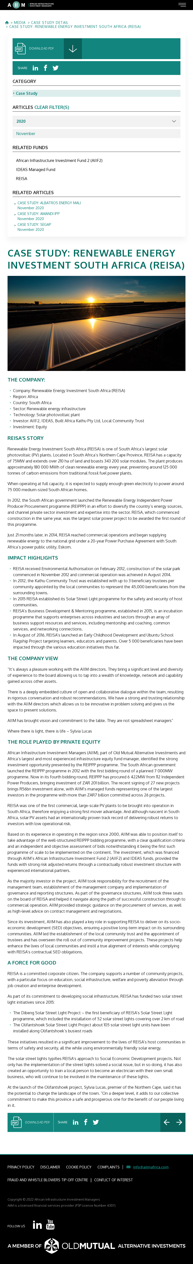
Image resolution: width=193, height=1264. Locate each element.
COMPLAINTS (109, 1167)
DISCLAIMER (50, 1167)
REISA (21, 178)
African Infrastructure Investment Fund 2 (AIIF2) (59, 160)
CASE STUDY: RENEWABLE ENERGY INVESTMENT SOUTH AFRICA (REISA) (75, 27)
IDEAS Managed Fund (35, 169)
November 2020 (49, 205)
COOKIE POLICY (78, 1167)
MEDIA (20, 23)
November (25, 133)
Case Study (27, 93)
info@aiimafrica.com (151, 1167)
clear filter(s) (51, 107)
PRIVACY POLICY (21, 1167)
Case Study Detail (50, 23)
